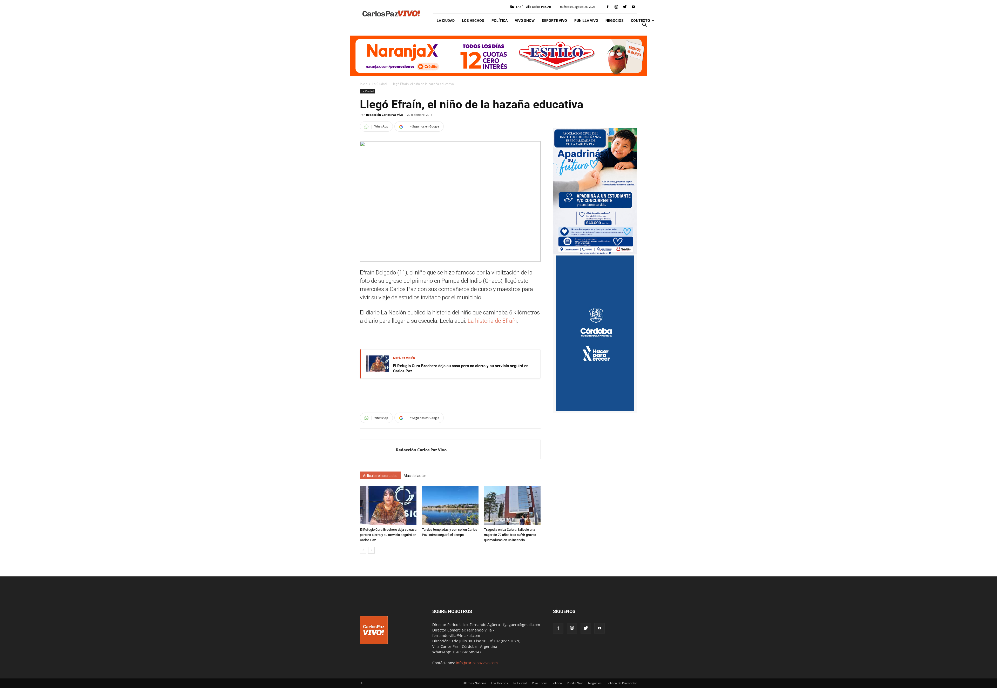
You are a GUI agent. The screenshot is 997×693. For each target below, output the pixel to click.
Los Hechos (473, 20)
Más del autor (415, 476)
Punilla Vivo (586, 20)
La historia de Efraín (491, 321)
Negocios (614, 20)
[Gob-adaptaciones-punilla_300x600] (595, 409)
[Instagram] (616, 6)
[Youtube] (633, 6)
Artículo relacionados (380, 476)
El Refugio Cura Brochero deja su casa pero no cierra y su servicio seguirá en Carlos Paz (460, 368)
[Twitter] (625, 6)
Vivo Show (525, 20)
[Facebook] (607, 6)
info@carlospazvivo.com (477, 662)
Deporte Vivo (554, 20)
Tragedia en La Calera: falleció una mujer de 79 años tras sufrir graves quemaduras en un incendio (510, 535)
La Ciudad (446, 20)
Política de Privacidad (622, 683)
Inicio (363, 84)
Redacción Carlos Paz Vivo (384, 115)
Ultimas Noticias (474, 683)
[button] (644, 25)
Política (499, 20)
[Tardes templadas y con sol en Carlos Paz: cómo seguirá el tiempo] (450, 505)
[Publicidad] (498, 56)
